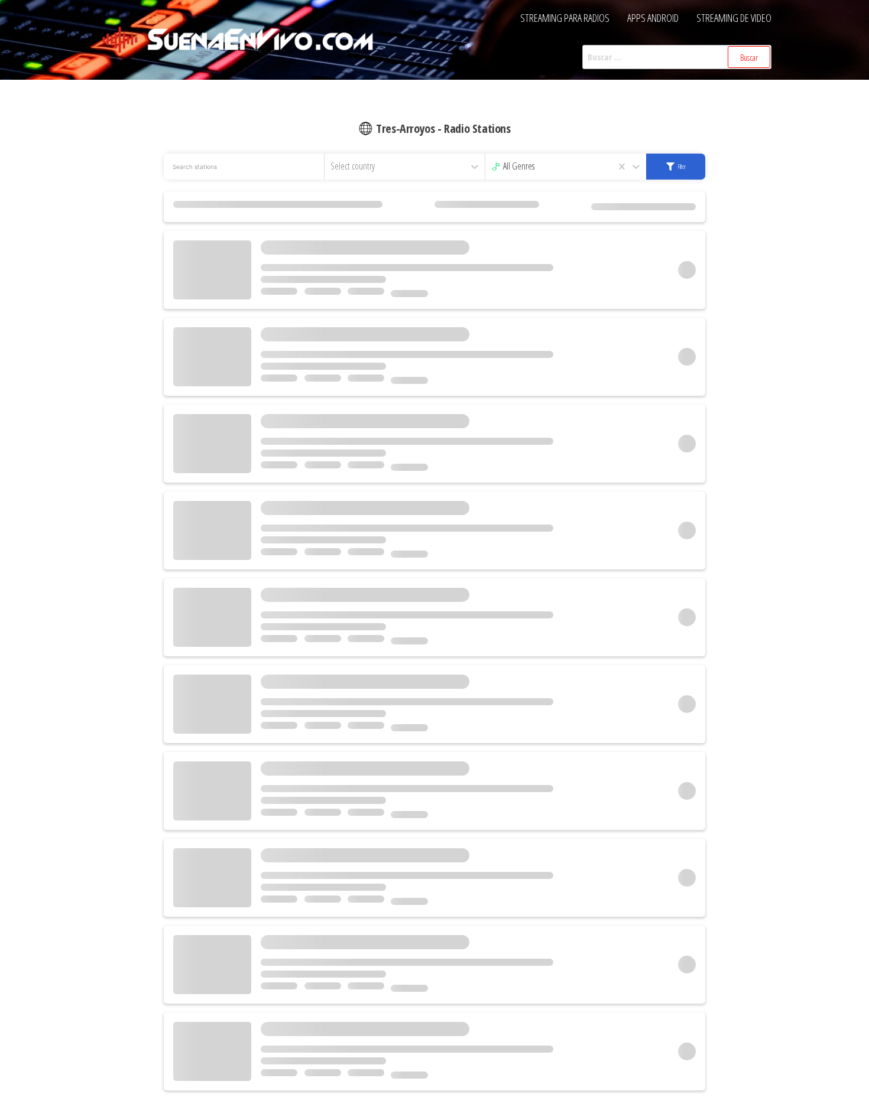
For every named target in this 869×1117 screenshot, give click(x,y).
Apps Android (653, 18)
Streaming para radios (564, 18)
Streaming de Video (733, 18)
